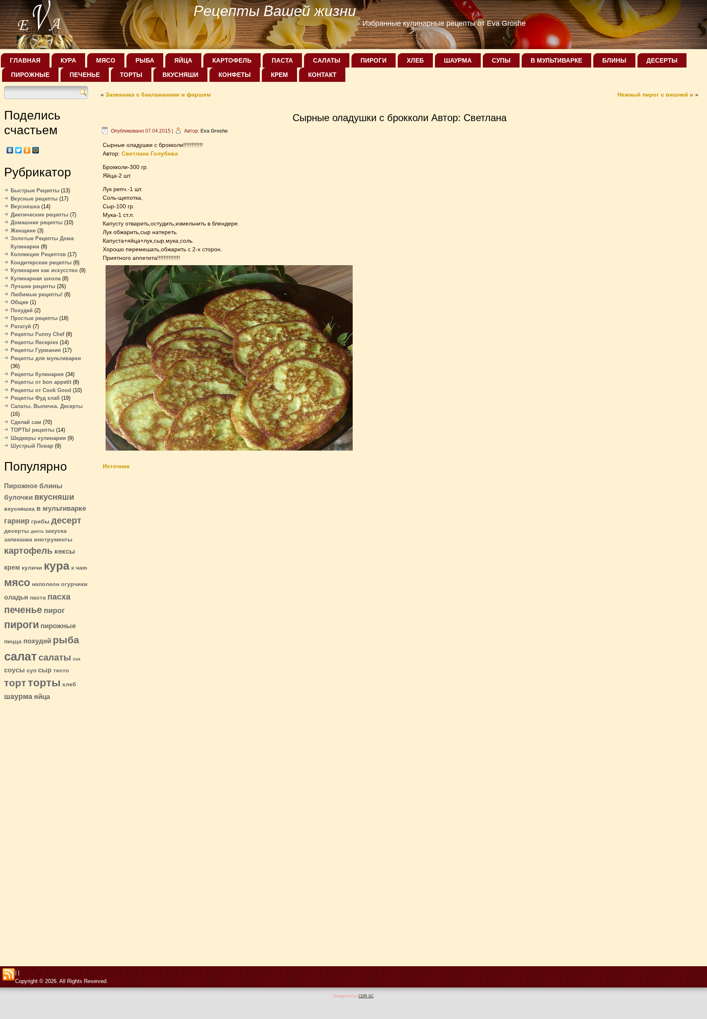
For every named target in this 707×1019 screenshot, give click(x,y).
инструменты (53, 540)
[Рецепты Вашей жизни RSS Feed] (8, 974)
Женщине (23, 231)
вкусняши (54, 496)
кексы (64, 551)
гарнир (16, 520)
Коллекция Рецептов (38, 254)
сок (77, 658)
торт (15, 682)
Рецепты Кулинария (37, 374)
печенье (23, 609)
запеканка (18, 540)
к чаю (79, 568)
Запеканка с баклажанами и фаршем (158, 94)
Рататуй (21, 326)
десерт (66, 520)
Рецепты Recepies (34, 342)
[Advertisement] (46, 831)
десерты (16, 531)
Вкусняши (180, 74)
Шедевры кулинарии (38, 438)
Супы (501, 60)
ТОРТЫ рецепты (32, 430)
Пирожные (30, 74)
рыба (66, 639)
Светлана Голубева (150, 153)
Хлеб (415, 60)
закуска (56, 531)
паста (38, 598)
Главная (25, 60)
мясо (17, 582)
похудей (37, 641)
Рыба (144, 60)
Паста (282, 60)
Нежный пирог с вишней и (655, 94)
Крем (279, 74)
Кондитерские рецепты (41, 262)
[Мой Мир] (36, 150)
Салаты (326, 60)
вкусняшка (19, 509)
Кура (68, 60)
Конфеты (234, 74)
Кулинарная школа (36, 278)
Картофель (232, 60)
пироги (21, 624)
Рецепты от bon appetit (41, 382)
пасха (58, 596)
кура (57, 565)
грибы (40, 522)
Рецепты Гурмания (36, 350)
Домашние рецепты (37, 222)
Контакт (322, 74)
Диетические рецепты (39, 215)
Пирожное (21, 485)
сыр (45, 670)
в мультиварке (61, 508)
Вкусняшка (25, 206)
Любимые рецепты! (37, 294)
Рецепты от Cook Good (41, 390)
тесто (61, 670)
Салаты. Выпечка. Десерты (47, 406)
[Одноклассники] (27, 150)
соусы (14, 670)
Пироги (373, 60)
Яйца (183, 60)
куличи (32, 568)
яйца (42, 696)
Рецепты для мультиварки (46, 358)
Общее (19, 302)
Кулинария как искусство (44, 270)
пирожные (58, 626)
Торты (131, 74)
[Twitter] (18, 150)
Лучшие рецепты (33, 286)
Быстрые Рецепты (35, 190)
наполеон (45, 584)
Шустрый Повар (32, 446)
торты (44, 682)
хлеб (69, 684)
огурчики (74, 584)
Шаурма (458, 60)
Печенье (85, 74)
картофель (28, 551)
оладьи (16, 597)
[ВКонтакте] (10, 150)
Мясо (105, 60)
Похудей (22, 310)
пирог (54, 610)
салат (20, 656)
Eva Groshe (214, 131)
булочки (18, 497)
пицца (13, 641)
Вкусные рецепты (34, 199)
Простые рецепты (34, 318)
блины (51, 486)
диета (37, 531)
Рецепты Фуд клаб (35, 398)
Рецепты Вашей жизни (275, 10)
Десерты (662, 60)
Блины (614, 60)
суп (31, 670)
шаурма (18, 696)
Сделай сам (26, 422)
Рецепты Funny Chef (37, 334)
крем (12, 567)
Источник (116, 466)
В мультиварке (556, 60)
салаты (54, 657)
